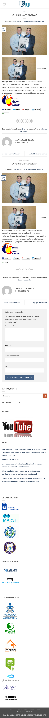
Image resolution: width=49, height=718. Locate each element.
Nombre (8, 345)
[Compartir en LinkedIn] (31, 121)
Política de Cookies (25, 711)
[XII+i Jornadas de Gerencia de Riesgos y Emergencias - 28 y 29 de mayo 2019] (24, 4)
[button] (4, 4)
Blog (24, 12)
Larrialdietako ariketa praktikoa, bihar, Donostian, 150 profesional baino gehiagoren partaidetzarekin (23, 479)
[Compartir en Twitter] (26, 121)
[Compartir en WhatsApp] (18, 121)
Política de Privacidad (30, 710)
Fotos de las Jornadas (10, 459)
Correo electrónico (12, 356)
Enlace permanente (24, 280)
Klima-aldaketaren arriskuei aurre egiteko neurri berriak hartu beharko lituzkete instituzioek (21, 472)
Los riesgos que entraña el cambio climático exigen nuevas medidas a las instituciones (22, 465)
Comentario (9, 326)
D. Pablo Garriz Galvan (11, 154)
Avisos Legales (14, 710)
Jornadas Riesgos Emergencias (33, 21)
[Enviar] (45, 396)
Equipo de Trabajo (40, 302)
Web (6, 366)
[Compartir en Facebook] (22, 121)
